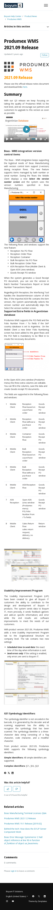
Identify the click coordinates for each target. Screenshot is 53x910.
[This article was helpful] (8, 789)
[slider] (14, 138)
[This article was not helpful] (16, 789)
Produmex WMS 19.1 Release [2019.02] (23, 823)
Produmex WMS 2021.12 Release (20, 818)
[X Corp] (9, 773)
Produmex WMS (14, 19)
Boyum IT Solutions (14, 891)
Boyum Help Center (12, 16)
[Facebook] (5, 773)
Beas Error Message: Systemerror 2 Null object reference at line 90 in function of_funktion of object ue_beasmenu (23, 840)
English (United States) (16, 896)
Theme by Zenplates (37, 901)
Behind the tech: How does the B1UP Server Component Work (25, 830)
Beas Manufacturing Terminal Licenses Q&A (25, 813)
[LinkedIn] (12, 773)
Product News (31, 16)
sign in (13, 871)
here (25, 86)
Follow (44, 55)
